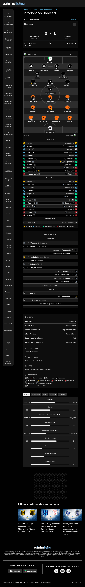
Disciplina (62, 394)
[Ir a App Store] (15, 571)
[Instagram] (62, 571)
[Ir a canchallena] (14, 3)
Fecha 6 (73, 19)
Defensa (53, 394)
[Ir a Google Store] (30, 571)
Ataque (45, 394)
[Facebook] (68, 571)
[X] (56, 571)
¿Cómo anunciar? (76, 582)
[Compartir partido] (74, 24)
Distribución (36, 394)
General (26, 394)
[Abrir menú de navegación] (8, 13)
